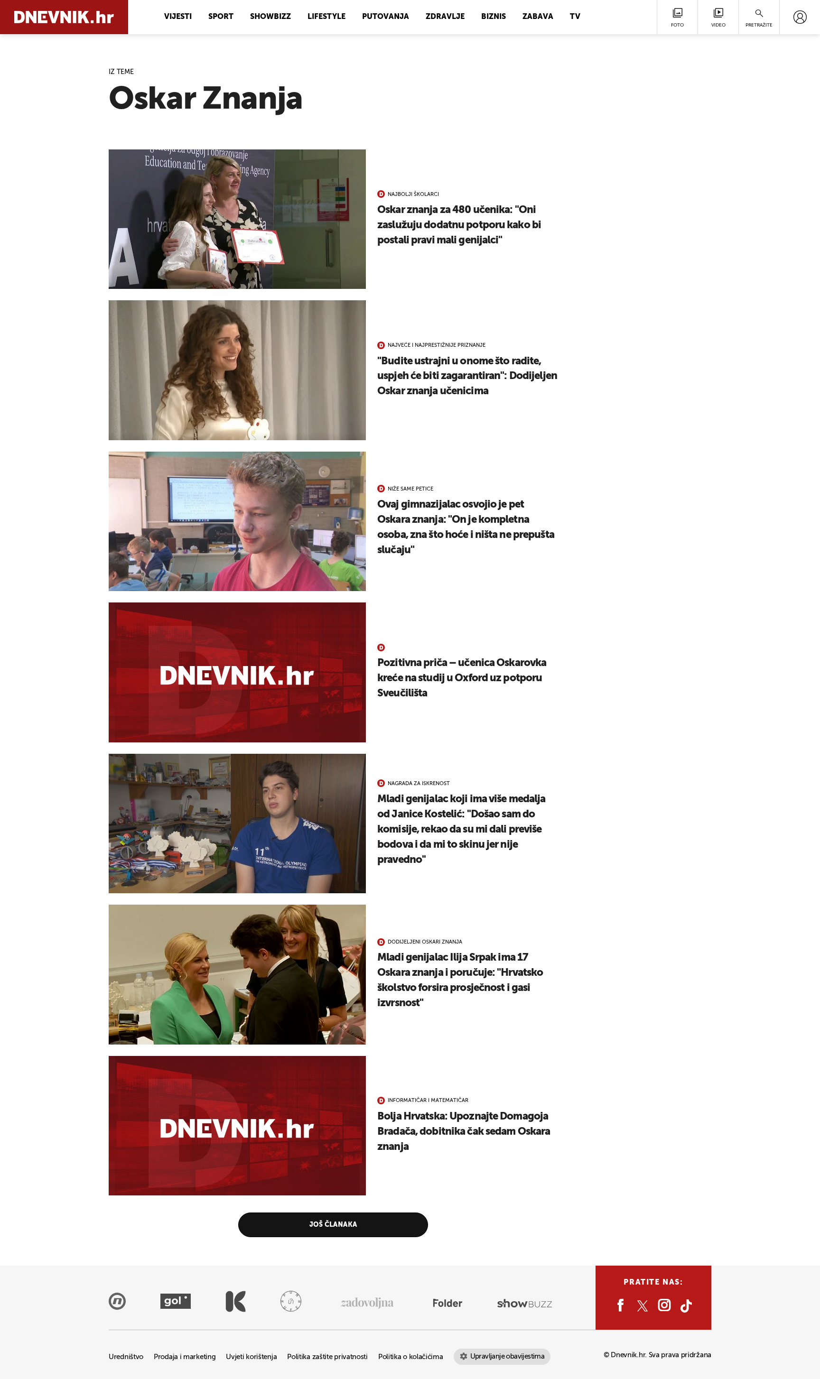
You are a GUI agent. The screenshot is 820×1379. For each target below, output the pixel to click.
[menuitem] (800, 17)
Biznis (493, 17)
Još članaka (333, 1225)
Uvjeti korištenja (251, 1356)
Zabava (537, 17)
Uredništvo (126, 1356)
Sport (220, 17)
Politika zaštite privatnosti (327, 1356)
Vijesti (178, 17)
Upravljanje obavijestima (507, 1356)
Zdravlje (445, 17)
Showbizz (270, 17)
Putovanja (385, 17)
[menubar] (800, 17)
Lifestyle (326, 17)
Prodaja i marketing (184, 1356)
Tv (575, 17)
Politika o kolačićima (410, 1356)
